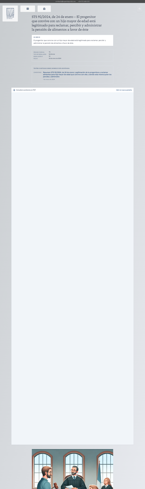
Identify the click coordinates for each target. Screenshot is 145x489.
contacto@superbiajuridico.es (66, 1)
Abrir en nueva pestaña (124, 90)
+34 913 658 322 (84, 1)
